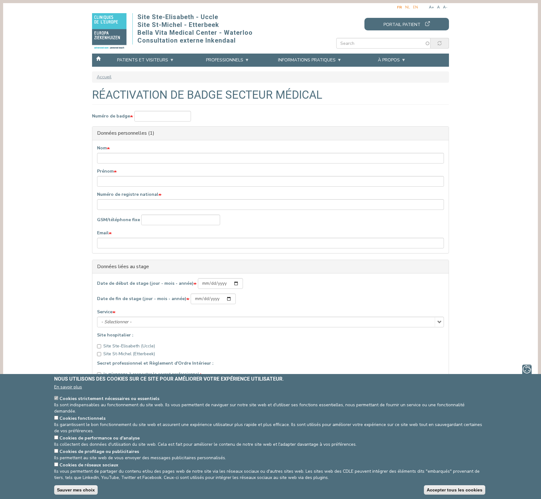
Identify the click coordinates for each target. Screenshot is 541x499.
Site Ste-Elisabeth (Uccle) (129, 346)
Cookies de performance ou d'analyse (99, 438)
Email (103, 233)
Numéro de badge (111, 116)
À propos (389, 60)
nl (407, 7)
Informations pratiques (307, 60)
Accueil (98, 58)
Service (104, 312)
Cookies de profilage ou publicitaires (99, 452)
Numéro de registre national (127, 194)
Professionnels (224, 60)
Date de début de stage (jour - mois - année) (145, 283)
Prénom (105, 171)
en (415, 7)
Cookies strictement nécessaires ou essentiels (109, 399)
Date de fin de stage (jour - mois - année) (141, 299)
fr (399, 7)
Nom (102, 148)
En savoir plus (68, 387)
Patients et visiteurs (142, 60)
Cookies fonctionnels (82, 418)
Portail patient (402, 25)
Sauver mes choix (76, 489)
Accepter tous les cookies (454, 489)
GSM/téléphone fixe (118, 220)
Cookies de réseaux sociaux (88, 465)
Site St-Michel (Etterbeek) (129, 354)
